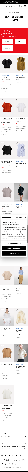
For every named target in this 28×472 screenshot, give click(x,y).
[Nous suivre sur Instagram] (5, 464)
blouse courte (5, 77)
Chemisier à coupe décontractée (21, 367)
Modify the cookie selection (15, 243)
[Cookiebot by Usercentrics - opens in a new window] (16, 217)
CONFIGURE (13, 253)
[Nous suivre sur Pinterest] (9, 464)
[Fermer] (25, 2)
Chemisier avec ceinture (20, 331)
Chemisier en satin (6, 204)
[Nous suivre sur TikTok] (16, 464)
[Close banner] (25, 217)
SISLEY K (7, 48)
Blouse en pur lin (20, 118)
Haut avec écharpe (21, 77)
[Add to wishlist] (2, 56)
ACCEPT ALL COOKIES (14, 248)
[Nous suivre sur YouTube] (12, 464)
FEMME (7, 41)
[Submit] (25, 448)
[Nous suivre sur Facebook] (2, 464)
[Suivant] (21, 2)
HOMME (20, 41)
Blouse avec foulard (19, 207)
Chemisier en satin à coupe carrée (6, 119)
